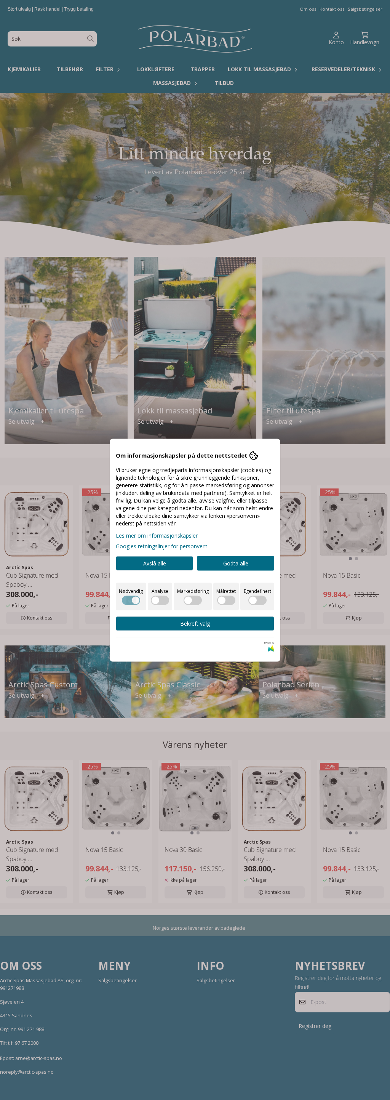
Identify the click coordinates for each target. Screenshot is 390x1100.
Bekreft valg (195, 623)
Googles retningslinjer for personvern (162, 545)
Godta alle (235, 563)
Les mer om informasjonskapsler (157, 535)
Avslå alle (154, 563)
